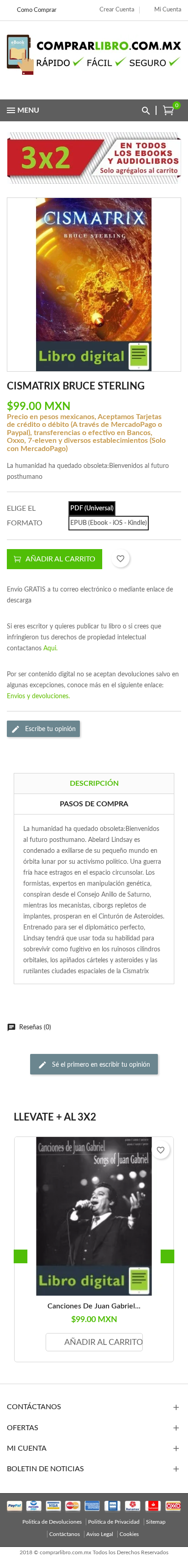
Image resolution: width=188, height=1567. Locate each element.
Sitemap (156, 1522)
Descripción (94, 783)
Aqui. (50, 648)
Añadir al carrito (60, 559)
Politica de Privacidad (114, 1522)
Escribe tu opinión (49, 729)
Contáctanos (64, 1534)
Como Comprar (37, 10)
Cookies (129, 1534)
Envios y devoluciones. (38, 696)
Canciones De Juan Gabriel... (94, 1306)
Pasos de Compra (94, 804)
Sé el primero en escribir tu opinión (100, 1064)
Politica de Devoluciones (52, 1522)
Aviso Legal (99, 1534)
